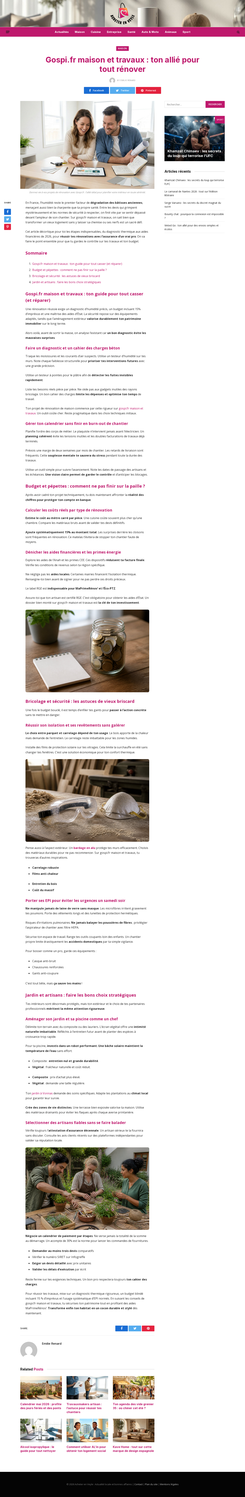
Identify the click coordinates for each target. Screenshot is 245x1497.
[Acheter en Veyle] (122, 13)
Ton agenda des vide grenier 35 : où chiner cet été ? (133, 1406)
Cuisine (96, 32)
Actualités (62, 32)
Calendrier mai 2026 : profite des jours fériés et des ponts (41, 1406)
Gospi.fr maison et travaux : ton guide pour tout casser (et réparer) (77, 264)
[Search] (238, 32)
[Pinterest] (7, 227)
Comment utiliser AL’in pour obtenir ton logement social (86, 1449)
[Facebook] (7, 212)
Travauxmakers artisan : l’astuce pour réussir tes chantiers (84, 1408)
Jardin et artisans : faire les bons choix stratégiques (66, 282)
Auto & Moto (150, 32)
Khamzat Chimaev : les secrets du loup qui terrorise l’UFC (194, 153)
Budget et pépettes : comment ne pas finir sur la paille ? (69, 270)
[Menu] (8, 32)
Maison (80, 32)
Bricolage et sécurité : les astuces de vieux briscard (66, 276)
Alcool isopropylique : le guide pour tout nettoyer (38, 1449)
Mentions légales (169, 1484)
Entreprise (114, 32)
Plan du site (151, 1484)
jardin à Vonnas (42, 1093)
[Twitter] (7, 219)
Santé (131, 32)
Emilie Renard (52, 1343)
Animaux (170, 32)
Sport (186, 32)
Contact (138, 1484)
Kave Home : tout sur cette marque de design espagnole (133, 1449)
